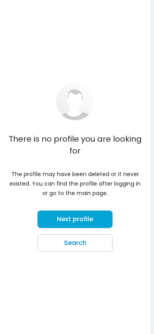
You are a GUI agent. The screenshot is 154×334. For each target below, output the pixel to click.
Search (75, 242)
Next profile (75, 219)
